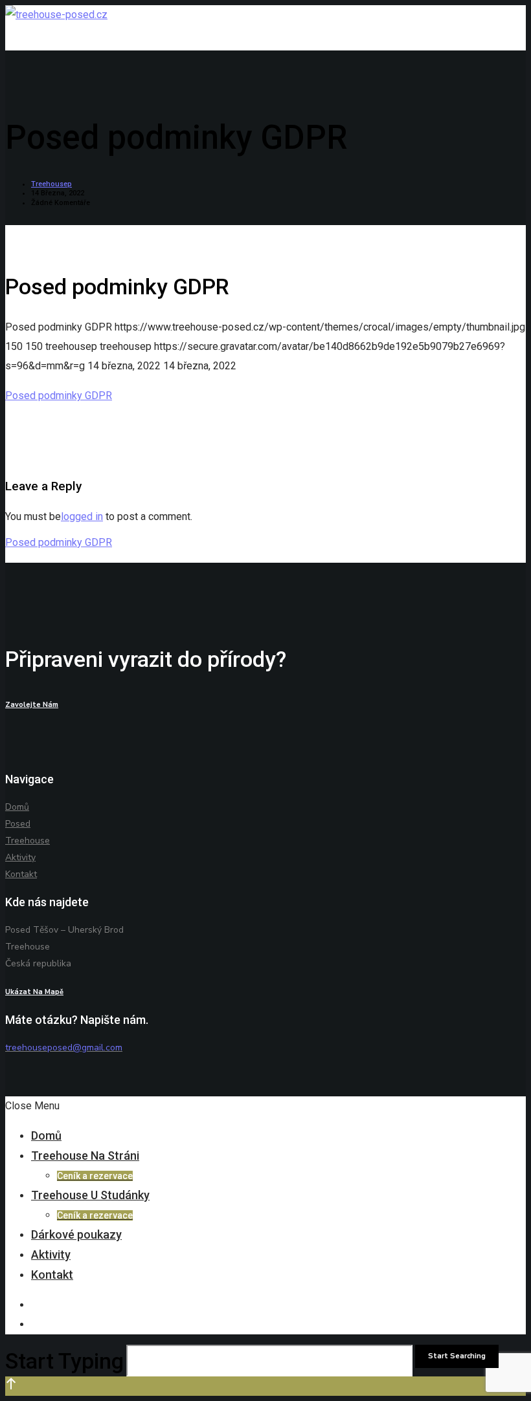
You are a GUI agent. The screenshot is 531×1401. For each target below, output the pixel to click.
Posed (17, 824)
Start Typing (64, 1361)
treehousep (51, 184)
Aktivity (20, 857)
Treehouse (27, 840)
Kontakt (21, 874)
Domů (17, 807)
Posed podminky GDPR (58, 395)
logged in (82, 516)
